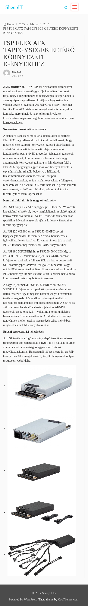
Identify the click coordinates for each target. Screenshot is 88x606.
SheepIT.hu (49, 593)
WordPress (30, 599)
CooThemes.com (68, 599)
